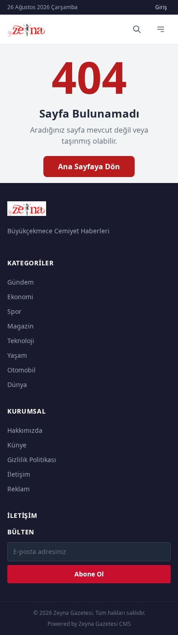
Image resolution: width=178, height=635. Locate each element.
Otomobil (21, 370)
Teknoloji (20, 340)
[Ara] (137, 29)
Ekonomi (20, 296)
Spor (14, 311)
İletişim (18, 474)
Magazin (20, 326)
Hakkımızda (24, 430)
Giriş (161, 7)
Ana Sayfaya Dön (89, 166)
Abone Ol (89, 574)
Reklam (18, 488)
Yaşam (17, 355)
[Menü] (161, 29)
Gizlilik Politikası (31, 459)
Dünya (17, 384)
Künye (16, 445)
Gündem (20, 282)
